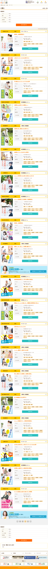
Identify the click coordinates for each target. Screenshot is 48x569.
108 (20, 521)
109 (22, 521)
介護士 (3, 546)
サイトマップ (39, 553)
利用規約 (14, 553)
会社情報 (3, 553)
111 (27, 521)
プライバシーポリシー (28, 553)
